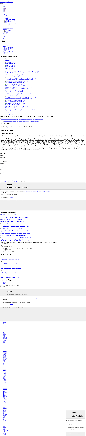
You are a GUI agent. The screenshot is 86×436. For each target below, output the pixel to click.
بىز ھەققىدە (5, 29)
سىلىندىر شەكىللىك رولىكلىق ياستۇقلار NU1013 (14, 91)
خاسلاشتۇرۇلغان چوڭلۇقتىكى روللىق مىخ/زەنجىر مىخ (10, 181)
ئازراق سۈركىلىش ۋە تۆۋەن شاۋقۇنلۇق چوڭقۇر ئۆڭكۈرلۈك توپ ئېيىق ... (19, 79)
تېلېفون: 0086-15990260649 (5, 1)
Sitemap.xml (5, 282)
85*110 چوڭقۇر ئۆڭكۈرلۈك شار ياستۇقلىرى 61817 (14, 104)
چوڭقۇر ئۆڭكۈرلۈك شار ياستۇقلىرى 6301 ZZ (13, 75)
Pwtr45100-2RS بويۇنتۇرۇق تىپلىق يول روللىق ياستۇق (15, 85)
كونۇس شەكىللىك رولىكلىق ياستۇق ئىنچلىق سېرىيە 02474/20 (16, 107)
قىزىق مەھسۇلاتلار (6, 283)
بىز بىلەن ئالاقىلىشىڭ (7, 33)
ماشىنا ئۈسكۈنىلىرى (9, 24)
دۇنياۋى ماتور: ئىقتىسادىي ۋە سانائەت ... (9, 272)
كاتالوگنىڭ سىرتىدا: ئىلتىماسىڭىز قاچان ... (9, 277)
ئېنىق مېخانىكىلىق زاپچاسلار (10, 23)
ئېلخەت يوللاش (3, 287)
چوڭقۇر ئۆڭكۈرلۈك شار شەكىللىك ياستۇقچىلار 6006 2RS (16, 82)
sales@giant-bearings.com (11, 250)
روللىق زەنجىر (8, 16)
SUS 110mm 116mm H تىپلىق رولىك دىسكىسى (14, 179)
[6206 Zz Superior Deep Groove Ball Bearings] (11, 219)
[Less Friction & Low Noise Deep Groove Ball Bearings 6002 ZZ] (16, 223)
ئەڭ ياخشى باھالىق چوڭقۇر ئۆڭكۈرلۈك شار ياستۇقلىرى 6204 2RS (17, 94)
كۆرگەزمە (7, 31)
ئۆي (3, 13)
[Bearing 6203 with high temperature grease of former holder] (15, 233)
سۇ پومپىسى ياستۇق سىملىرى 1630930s (13, 113)
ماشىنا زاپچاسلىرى (8, 21)
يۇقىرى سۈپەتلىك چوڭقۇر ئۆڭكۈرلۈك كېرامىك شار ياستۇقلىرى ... (15, 240)
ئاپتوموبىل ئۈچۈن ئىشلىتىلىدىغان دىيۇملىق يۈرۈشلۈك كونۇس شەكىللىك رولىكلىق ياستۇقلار (22, 110)
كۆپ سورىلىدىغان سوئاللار (8, 28)
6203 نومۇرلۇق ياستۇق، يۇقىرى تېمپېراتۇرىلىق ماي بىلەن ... (13, 235)
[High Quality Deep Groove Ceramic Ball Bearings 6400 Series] (15, 237)
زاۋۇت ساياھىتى (8, 30)
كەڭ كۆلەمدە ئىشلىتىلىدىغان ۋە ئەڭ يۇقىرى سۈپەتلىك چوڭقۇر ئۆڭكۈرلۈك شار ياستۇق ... (22, 72)
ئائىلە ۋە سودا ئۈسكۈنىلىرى (10, 25)
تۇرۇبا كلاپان (7, 22)
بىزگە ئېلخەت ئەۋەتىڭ (4, 127)
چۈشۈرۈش (7, 32)
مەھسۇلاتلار (5, 14)
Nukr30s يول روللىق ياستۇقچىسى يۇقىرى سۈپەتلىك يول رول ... (17, 88)
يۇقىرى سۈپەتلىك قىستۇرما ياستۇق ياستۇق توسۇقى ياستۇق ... (14, 230)
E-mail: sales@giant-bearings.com (6, 2)
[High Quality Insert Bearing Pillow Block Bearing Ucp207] (11, 228)
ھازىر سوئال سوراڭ (4, 243)
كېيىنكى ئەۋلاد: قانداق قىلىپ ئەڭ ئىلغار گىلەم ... (11, 268)
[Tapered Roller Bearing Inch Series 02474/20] (12, 214)
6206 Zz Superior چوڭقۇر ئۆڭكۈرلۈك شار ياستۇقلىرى (15, 101)
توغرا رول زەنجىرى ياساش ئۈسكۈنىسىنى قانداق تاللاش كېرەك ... (15, 263)
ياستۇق (6, 18)
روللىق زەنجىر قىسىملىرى (10, 20)
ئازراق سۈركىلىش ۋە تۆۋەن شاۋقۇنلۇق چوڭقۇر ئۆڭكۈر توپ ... (14, 226)
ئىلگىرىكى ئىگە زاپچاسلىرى (10, 19)
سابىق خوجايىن (8, 15)
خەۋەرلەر (5, 27)
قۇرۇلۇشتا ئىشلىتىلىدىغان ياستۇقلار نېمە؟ (9, 259)
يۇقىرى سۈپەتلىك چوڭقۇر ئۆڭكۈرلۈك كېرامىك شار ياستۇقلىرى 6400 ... (18, 98)
